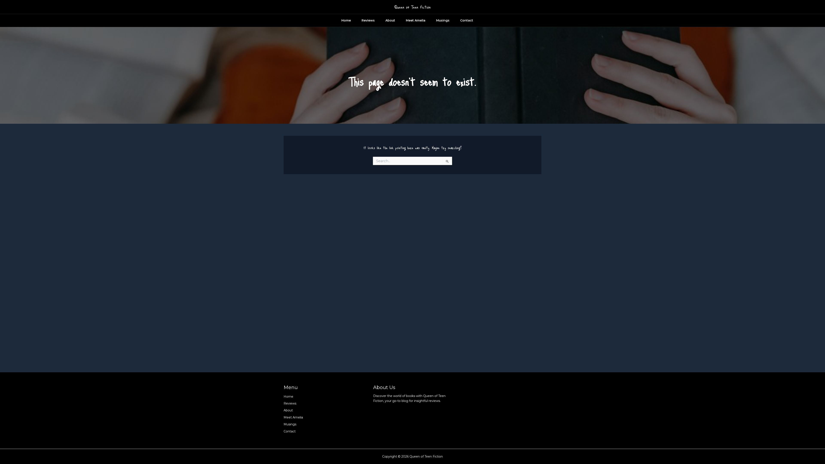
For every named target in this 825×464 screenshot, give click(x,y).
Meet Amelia (415, 20)
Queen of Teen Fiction (412, 7)
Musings (442, 20)
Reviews (368, 20)
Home (346, 20)
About (390, 20)
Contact (466, 20)
